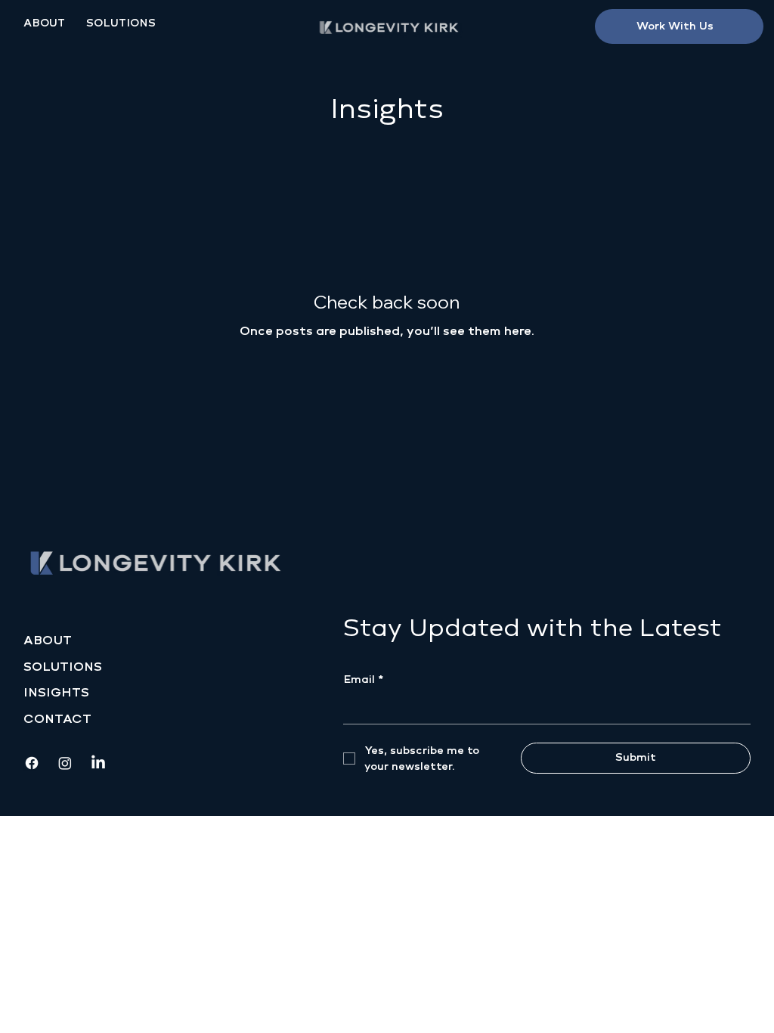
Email (363, 679)
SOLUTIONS (62, 666)
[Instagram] (65, 763)
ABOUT (47, 640)
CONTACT (57, 719)
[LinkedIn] (98, 763)
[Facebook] (31, 763)
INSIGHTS (56, 692)
